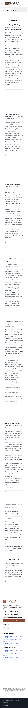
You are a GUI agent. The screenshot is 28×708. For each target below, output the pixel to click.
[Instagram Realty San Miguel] (8, 628)
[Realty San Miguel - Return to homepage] (12, 4)
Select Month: (5, 10)
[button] (2, 3)
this (12, 150)
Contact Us (14, 620)
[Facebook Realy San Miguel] (4, 628)
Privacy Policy (7, 705)
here (8, 84)
